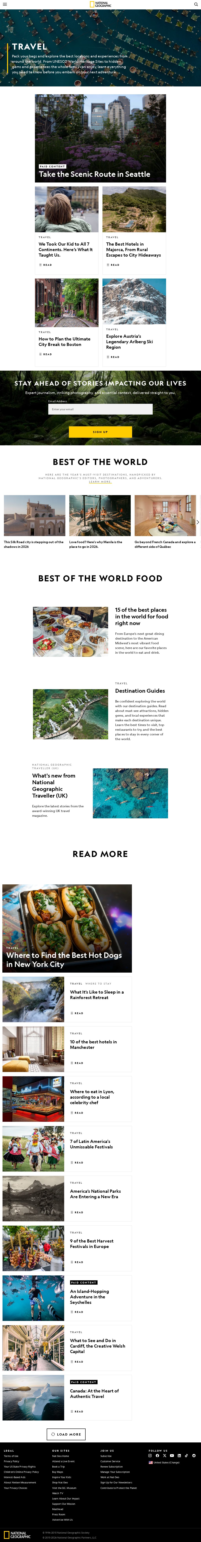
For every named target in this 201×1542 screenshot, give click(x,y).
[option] (34, 522)
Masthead (57, 1509)
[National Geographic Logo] (17, 1538)
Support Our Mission (63, 1503)
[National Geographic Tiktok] (186, 1455)
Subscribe (105, 1456)
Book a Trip (58, 1466)
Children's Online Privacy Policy (21, 1471)
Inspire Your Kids (61, 1477)
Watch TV (57, 1493)
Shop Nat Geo (60, 1482)
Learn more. (100, 481)
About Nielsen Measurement (20, 1482)
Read (47, 264)
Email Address (57, 401)
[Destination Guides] (100, 714)
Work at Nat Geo (109, 1477)
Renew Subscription (111, 1466)
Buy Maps (57, 1471)
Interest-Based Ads (14, 1477)
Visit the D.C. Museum (64, 1487)
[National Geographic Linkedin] (179, 1455)
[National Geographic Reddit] (194, 1455)
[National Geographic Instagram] (150, 1455)
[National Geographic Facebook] (157, 1455)
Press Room (58, 1514)
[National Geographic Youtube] (172, 1455)
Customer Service (110, 1461)
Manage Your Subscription (115, 1471)
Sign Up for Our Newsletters (116, 1482)
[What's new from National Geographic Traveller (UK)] (100, 793)
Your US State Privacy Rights (20, 1466)
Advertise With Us (62, 1519)
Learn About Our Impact (65, 1498)
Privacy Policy (11, 1461)
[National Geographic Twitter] (164, 1455)
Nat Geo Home (60, 1456)
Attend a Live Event (63, 1461)
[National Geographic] (100, 4)
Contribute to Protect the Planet (118, 1487)
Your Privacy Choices (15, 1487)
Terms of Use (11, 1456)
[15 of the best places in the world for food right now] (100, 632)
